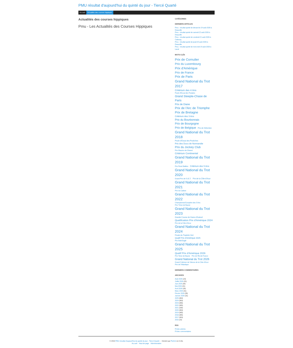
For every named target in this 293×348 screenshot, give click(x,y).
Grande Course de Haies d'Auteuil (189, 217)
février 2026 (179, 293)
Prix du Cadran (180, 191)
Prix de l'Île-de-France (200, 256)
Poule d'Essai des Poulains (185, 93)
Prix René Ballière (181, 166)
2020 (177, 310)
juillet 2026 (179, 281)
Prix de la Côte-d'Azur (201, 178)
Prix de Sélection (205, 128)
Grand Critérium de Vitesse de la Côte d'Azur (192, 262)
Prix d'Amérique (186, 68)
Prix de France (184, 72)
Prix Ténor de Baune (182, 205)
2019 (177, 312)
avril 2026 (178, 288)
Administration (156, 343)
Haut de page (144, 343)
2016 (177, 320)
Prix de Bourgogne (187, 123)
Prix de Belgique (185, 127)
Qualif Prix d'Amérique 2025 (187, 238)
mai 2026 (178, 286)
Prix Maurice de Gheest (184, 150)
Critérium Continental (186, 153)
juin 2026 (178, 284)
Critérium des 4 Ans (185, 90)
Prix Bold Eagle (180, 241)
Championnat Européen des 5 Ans (187, 203)
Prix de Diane (182, 104)
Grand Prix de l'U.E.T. (183, 179)
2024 (177, 300)
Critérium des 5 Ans (199, 166)
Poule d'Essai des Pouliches (186, 141)
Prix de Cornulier (187, 59)
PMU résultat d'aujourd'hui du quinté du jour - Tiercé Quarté (127, 5)
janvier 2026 (179, 296)
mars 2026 (179, 291)
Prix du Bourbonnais (187, 119)
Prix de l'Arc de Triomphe (192, 108)
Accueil (82, 12)
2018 (177, 315)
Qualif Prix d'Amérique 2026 (190, 253)
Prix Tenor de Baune (182, 256)
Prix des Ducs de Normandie (189, 143)
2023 (177, 303)
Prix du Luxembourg (188, 63)
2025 (177, 298)
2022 (177, 305)
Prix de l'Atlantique (182, 264)
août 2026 (178, 279)
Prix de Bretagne (186, 112)
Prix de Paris (184, 76)
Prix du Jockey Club (188, 147)
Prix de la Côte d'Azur (183, 223)
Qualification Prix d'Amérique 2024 (194, 220)
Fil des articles (180, 329)
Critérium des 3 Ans (184, 116)
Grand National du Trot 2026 (192, 259)
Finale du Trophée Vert (184, 235)
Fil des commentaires (183, 331)
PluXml (173, 341)
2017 (177, 317)
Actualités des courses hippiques (99, 12)
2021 (177, 308)
